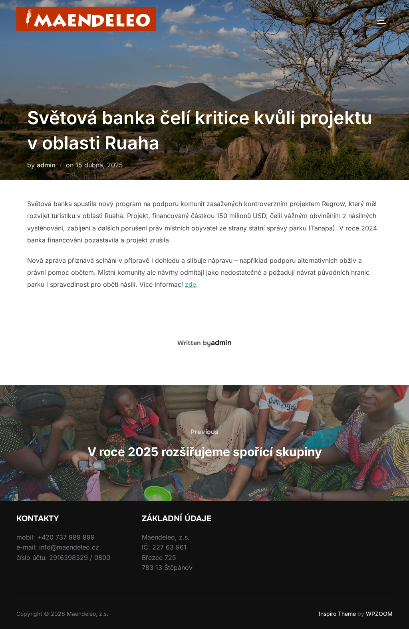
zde (190, 284)
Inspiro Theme (337, 613)
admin (46, 165)
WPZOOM (379, 613)
